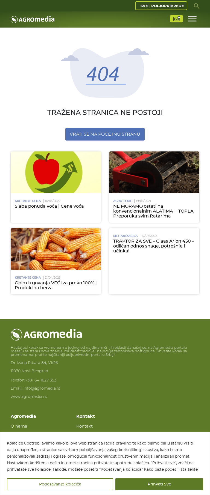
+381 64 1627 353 (40, 380)
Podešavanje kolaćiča (60, 484)
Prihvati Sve (159, 484)
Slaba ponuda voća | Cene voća (49, 206)
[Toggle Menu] (192, 18)
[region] (105, 463)
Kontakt (84, 426)
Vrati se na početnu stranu (105, 134)
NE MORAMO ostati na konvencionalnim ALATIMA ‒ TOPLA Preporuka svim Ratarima (153, 211)
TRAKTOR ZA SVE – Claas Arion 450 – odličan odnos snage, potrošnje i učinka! (153, 246)
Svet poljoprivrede (162, 6)
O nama (19, 426)
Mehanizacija (125, 235)
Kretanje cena (28, 200)
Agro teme (122, 200)
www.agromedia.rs (29, 397)
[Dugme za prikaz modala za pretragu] (196, 5)
